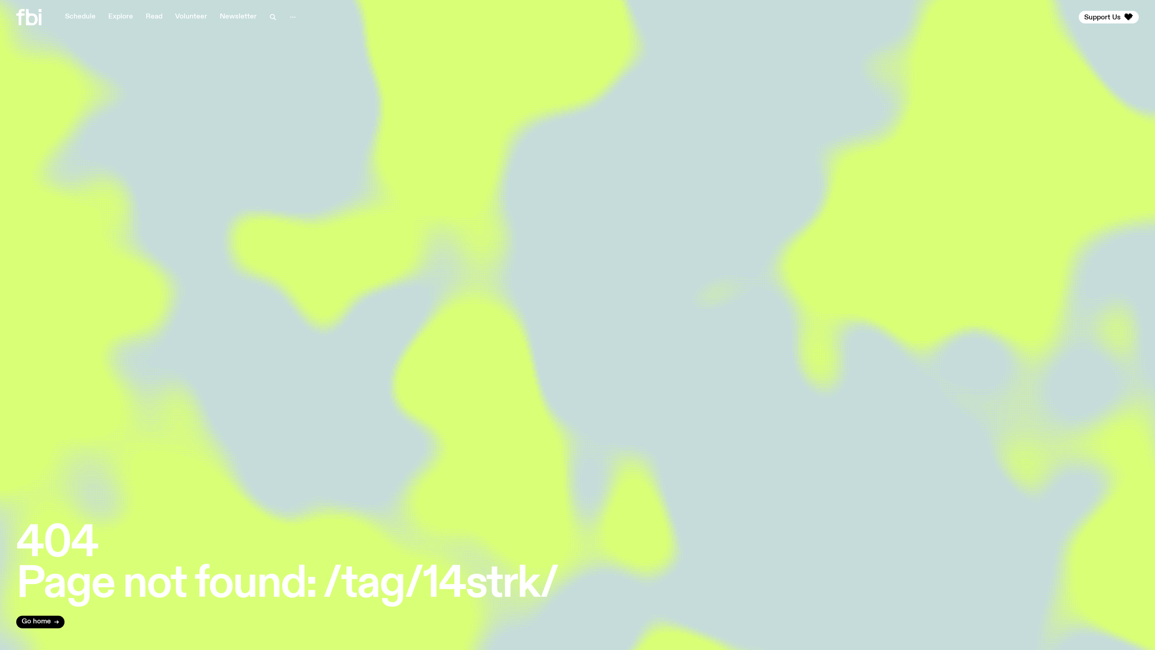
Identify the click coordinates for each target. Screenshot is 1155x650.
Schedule (80, 16)
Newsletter (238, 16)
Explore (120, 16)
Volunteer (191, 16)
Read (154, 16)
